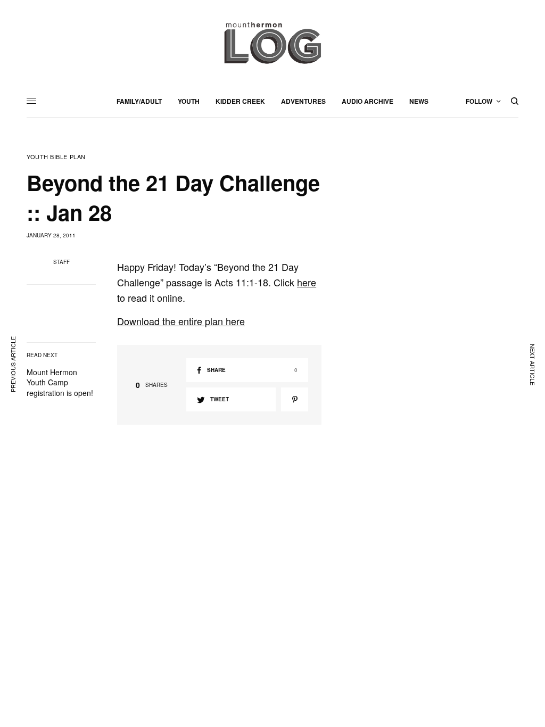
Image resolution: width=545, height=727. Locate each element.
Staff (61, 262)
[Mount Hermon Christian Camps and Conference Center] (272, 42)
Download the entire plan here (181, 321)
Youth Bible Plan (56, 157)
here (306, 282)
